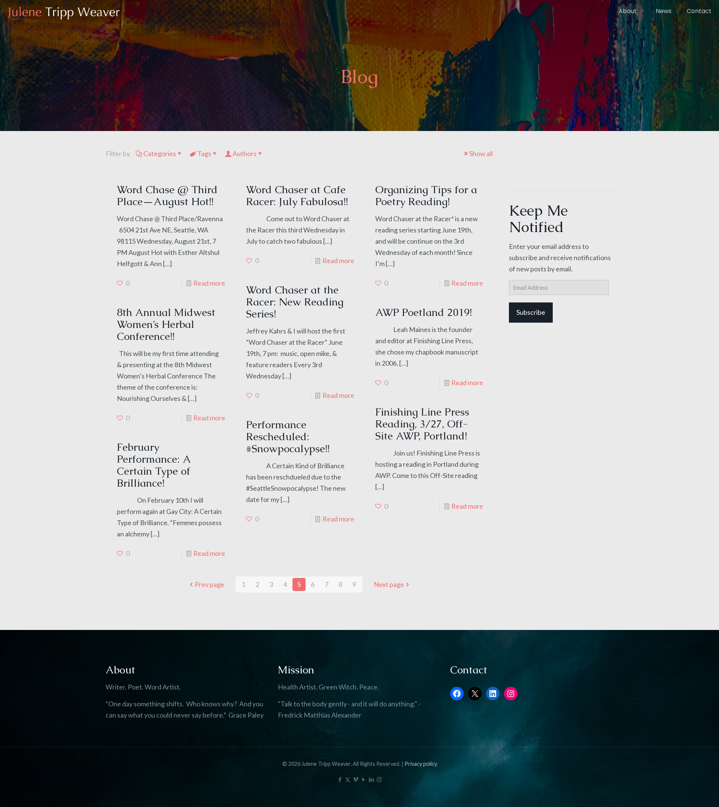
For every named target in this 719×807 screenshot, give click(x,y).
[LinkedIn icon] (371, 779)
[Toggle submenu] (642, 11)
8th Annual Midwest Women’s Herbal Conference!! (166, 324)
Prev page (209, 584)
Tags (204, 153)
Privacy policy (420, 764)
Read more (209, 283)
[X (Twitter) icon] (348, 779)
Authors (245, 153)
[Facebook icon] (340, 779)
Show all (481, 153)
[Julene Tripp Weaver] (63, 11)
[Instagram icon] (379, 779)
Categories (159, 153)
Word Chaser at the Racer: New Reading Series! (294, 301)
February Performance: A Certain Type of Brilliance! (153, 465)
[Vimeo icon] (355, 779)
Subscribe (530, 312)
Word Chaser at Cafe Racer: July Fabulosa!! (297, 195)
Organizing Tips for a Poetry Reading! (426, 195)
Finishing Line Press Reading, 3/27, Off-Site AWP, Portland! (422, 423)
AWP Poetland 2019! (423, 312)
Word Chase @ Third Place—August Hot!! (167, 195)
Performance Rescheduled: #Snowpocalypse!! (288, 436)
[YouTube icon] (363, 779)
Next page (389, 584)
